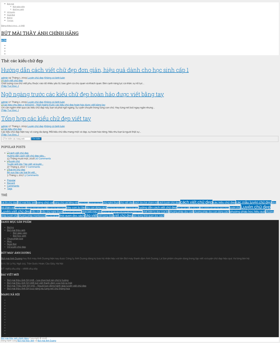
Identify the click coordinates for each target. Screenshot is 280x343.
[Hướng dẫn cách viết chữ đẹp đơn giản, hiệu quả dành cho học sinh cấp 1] (140, 80)
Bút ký (10, 18)
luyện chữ (235, 207)
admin (4, 77)
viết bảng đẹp (105, 215)
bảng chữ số (83, 203)
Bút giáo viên (19, 7)
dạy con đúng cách (96, 207)
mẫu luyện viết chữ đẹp (72, 212)
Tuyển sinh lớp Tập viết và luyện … (25, 164)
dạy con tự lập (75, 207)
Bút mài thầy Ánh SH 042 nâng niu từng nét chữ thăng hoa (38, 288)
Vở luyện (11, 12)
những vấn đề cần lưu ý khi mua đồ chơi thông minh (122, 212)
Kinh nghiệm (14, 51)
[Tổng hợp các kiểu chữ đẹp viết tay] (140, 129)
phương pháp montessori (32, 215)
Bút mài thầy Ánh (26, 340)
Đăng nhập (6, 26)
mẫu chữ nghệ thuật (52, 211)
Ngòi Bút (11, 15)
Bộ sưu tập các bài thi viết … (21, 172)
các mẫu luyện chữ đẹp (253, 202)
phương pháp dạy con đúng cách (211, 211)
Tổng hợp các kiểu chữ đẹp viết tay (46, 118)
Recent (11, 183)
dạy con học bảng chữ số (56, 208)
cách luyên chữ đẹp (169, 202)
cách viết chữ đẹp (196, 202)
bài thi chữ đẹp (9, 202)
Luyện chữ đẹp (16, 48)
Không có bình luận (54, 77)
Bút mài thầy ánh (27, 202)
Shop (10, 53)
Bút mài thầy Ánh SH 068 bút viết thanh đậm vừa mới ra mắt (39, 283)
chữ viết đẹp (126, 202)
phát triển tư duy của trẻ (156, 211)
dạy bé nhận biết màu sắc (37, 208)
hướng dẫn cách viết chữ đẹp (158, 207)
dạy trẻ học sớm (132, 208)
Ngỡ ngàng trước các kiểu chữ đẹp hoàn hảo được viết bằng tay (82, 94)
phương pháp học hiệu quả (247, 211)
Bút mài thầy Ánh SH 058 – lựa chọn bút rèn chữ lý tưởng (38, 280)
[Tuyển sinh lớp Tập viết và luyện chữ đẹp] (13, 161)
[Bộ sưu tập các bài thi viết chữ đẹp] (16, 169)
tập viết (91, 215)
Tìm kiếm (36, 139)
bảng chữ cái (44, 202)
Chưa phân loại (15, 238)
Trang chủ (14, 45)
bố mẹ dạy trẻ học (95, 203)
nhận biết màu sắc (92, 211)
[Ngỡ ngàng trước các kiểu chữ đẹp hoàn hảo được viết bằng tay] (140, 104)
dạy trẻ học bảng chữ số (116, 208)
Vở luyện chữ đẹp (16, 247)
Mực (9, 241)
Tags (9, 188)
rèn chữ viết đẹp (52, 216)
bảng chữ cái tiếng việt (66, 202)
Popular (11, 180)
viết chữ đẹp (122, 215)
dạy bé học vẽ (20, 208)
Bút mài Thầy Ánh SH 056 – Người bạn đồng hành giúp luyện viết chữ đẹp (46, 285)
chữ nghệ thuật (111, 202)
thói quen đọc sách (71, 215)
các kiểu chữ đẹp (224, 202)
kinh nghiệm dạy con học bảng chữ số (214, 208)
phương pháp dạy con (181, 211)
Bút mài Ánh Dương (11, 258)
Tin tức (10, 20)
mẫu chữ (35, 211)
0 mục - (18, 26)
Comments (13, 186)
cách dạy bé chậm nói (146, 202)
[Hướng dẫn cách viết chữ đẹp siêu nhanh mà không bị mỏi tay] (18, 153)
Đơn (3, 40)
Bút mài (10, 4)
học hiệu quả (195, 208)
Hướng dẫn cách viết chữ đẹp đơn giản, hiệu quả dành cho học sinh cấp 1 (95, 69)
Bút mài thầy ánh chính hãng (40, 33)
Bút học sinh (18, 9)
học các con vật (183, 208)
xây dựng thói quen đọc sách (148, 215)
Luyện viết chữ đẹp (15, 211)
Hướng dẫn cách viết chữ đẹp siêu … (26, 155)
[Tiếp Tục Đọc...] (10, 86)
